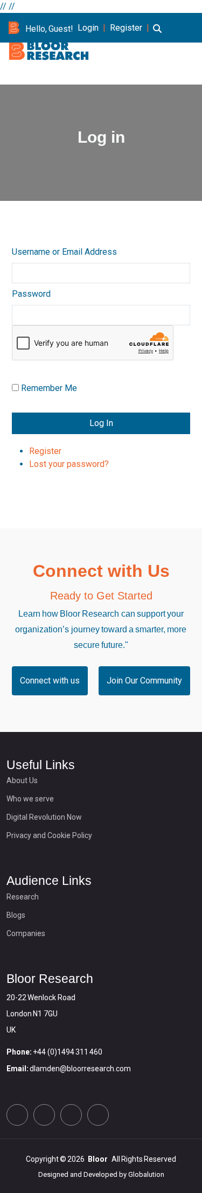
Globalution (146, 1174)
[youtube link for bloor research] (98, 1115)
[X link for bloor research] (17, 1115)
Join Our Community (144, 680)
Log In (101, 423)
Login (88, 28)
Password (31, 294)
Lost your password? (69, 464)
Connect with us (50, 680)
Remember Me (49, 388)
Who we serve (30, 799)
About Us (22, 780)
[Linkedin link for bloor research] (44, 1115)
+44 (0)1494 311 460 (67, 1052)
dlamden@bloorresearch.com (80, 1068)
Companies (25, 933)
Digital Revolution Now (44, 817)
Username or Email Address (64, 252)
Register (126, 28)
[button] (157, 35)
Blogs (15, 915)
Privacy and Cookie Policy (49, 835)
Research (22, 897)
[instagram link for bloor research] (71, 1115)
